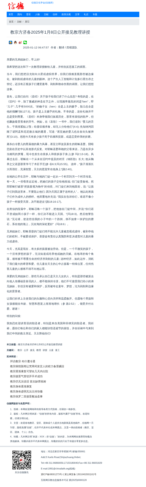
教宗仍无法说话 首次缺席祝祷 (28, 381)
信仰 (55, 14)
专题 (95, 14)
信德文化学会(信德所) (42, 2)
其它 (27, 21)
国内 (19, 14)
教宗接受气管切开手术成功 (26, 376)
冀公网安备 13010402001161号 (80, 474)
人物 (37, 14)
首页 (11, 14)
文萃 (77, 14)
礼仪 (86, 14)
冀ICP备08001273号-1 (52, 474)
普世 (28, 14)
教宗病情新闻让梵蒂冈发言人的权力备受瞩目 (37, 366)
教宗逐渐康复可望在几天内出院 (29, 371)
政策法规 (66, 14)
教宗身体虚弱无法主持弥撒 (26, 391)
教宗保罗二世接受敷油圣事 (26, 396)
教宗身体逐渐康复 (21, 386)
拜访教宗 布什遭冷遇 (22, 361)
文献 (46, 14)
